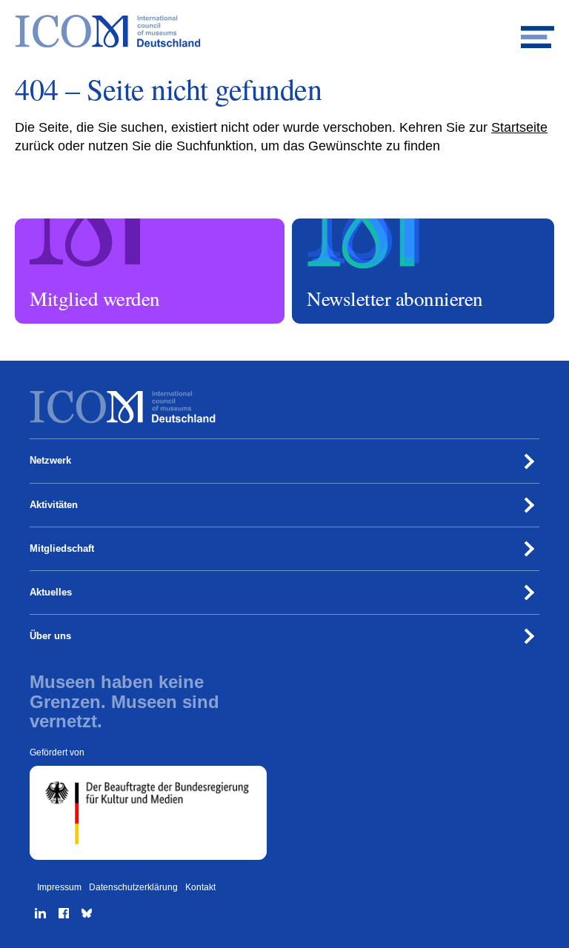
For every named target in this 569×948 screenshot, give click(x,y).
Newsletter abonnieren (341, 225)
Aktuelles (51, 592)
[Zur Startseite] (284, 31)
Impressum (59, 887)
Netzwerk (50, 460)
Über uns (50, 635)
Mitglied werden (51, 225)
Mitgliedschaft (62, 548)
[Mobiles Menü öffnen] (537, 31)
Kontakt (200, 887)
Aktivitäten (54, 504)
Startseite (519, 127)
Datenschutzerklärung (133, 887)
